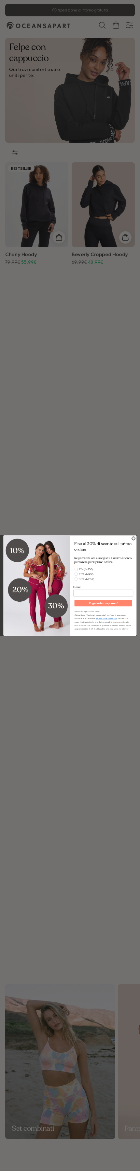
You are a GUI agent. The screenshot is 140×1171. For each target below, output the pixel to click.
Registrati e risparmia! (103, 603)
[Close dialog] (133, 538)
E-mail (76, 587)
